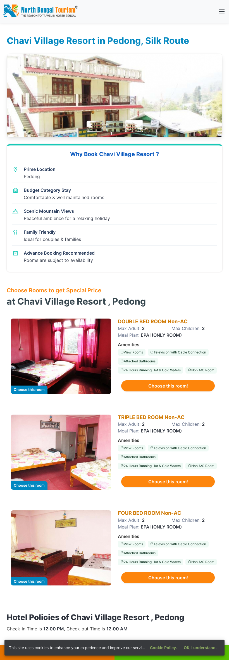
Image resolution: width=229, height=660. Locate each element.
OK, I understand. (200, 647)
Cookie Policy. (163, 647)
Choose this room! (168, 386)
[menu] (221, 11)
